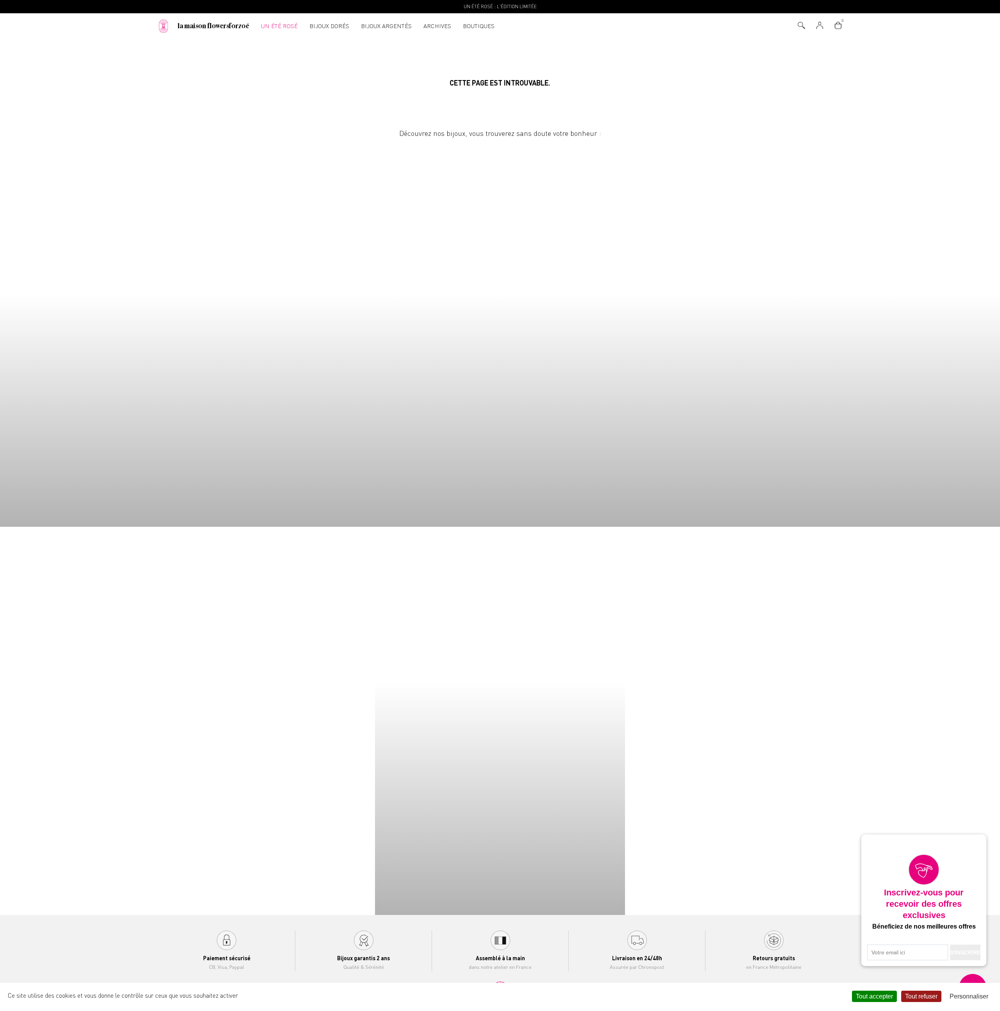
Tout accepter (874, 996)
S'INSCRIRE (965, 952)
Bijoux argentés (386, 26)
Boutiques (479, 26)
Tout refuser (921, 996)
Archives (437, 26)
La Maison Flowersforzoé (213, 26)
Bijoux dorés (329, 26)
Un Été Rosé (279, 26)
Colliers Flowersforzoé (125, 333)
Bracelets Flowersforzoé (375, 333)
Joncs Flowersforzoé (875, 333)
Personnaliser (969, 996)
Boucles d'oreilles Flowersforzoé (625, 333)
